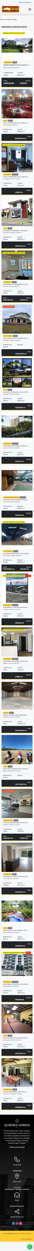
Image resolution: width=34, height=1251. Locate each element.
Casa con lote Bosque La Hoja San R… (16, 392)
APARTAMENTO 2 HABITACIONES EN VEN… (15, 876)
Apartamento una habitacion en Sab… (16, 661)
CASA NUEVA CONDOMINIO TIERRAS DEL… (15, 230)
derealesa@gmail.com (17, 1206)
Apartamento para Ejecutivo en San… (16, 984)
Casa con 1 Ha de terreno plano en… (15, 499)
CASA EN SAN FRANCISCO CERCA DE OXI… (15, 1038)
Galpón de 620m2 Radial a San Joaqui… (16, 553)
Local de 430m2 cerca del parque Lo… (16, 123)
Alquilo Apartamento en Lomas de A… (16, 177)
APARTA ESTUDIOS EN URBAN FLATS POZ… (15, 822)
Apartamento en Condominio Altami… (15, 284)
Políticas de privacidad (17, 1147)
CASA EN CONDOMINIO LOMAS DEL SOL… (15, 1092)
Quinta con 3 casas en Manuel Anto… (15, 930)
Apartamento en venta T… (17, 65)
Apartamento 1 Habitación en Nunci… (15, 607)
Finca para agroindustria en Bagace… (16, 769)
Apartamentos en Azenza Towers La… (15, 446)
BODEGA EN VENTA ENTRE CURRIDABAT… (15, 715)
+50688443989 (17, 1171)
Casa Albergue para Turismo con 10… (15, 338)
